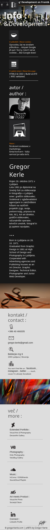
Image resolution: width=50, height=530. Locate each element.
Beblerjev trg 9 (15, 354)
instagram (13, 371)
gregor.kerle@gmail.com (20, 342)
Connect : (16, 520)
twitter (23, 371)
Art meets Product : (19, 499)
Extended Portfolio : (20, 432)
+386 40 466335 (16, 331)
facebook (31, 368)
